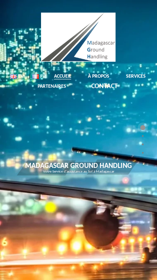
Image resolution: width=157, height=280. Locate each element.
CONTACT (104, 86)
